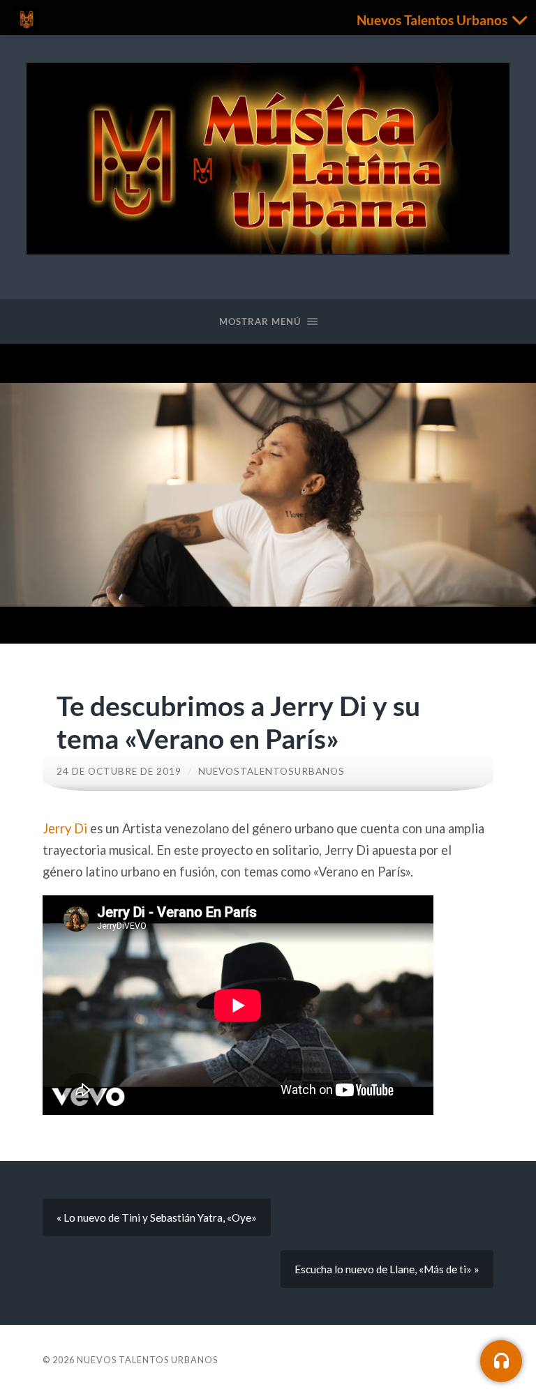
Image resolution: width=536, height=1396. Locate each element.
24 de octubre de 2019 (119, 771)
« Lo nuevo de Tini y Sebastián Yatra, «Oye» (157, 1217)
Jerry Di (65, 828)
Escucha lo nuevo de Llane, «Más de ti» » (387, 1269)
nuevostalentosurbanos (271, 771)
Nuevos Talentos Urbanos (147, 1359)
